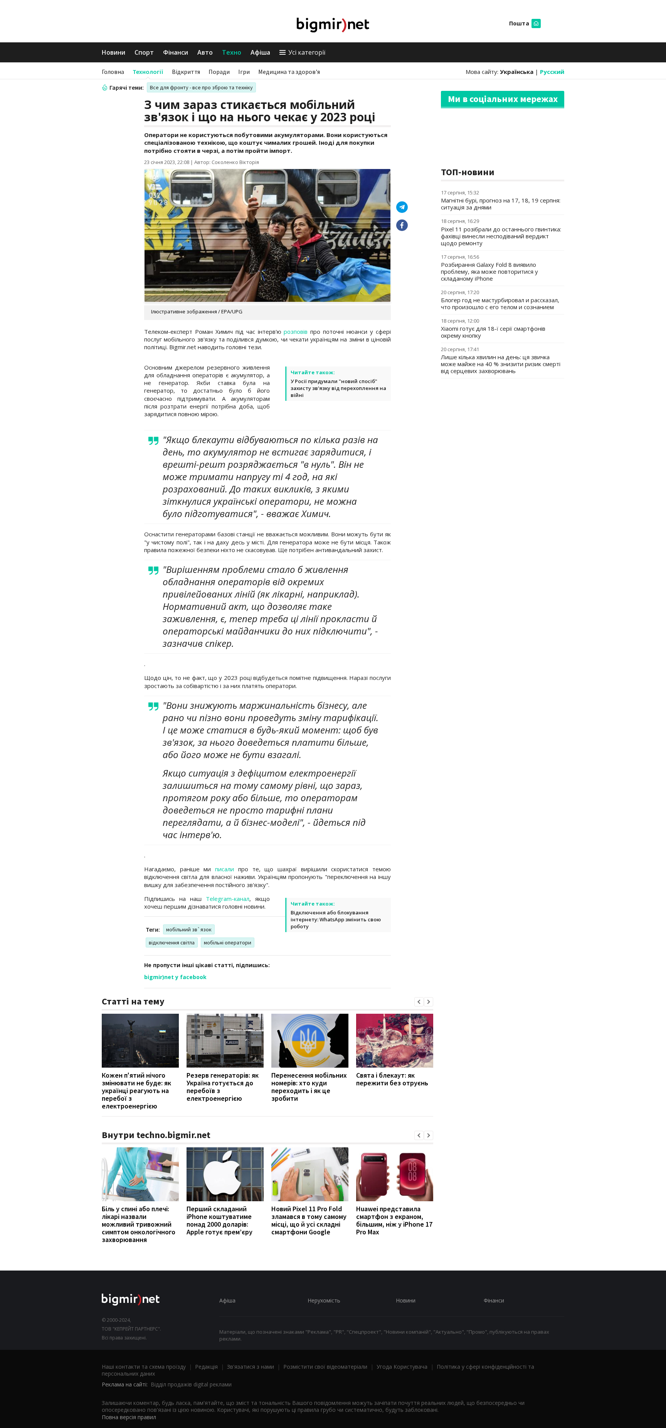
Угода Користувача (402, 1366)
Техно (231, 52)
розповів (296, 331)
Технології (148, 71)
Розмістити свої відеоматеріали (325, 1366)
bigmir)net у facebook (175, 977)
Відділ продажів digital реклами (191, 1384)
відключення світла (172, 942)
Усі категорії (306, 52)
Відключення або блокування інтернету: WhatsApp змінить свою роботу (336, 919)
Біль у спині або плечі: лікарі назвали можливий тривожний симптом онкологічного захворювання (138, 1224)
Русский (552, 71)
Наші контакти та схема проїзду (144, 1366)
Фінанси (175, 52)
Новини (113, 52)
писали (224, 869)
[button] (419, 1001)
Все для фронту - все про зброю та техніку (201, 87)
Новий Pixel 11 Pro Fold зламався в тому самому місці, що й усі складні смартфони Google (308, 1220)
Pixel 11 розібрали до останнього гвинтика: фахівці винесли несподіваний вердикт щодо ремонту (501, 236)
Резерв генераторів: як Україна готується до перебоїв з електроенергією (223, 1087)
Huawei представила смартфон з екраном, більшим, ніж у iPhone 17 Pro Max (394, 1220)
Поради (219, 71)
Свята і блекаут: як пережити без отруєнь (392, 1079)
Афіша (260, 52)
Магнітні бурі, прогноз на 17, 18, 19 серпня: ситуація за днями (500, 203)
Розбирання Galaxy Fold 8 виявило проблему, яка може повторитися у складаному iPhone (489, 271)
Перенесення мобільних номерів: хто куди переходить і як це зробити (309, 1087)
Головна (113, 71)
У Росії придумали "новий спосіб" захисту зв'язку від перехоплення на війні (338, 388)
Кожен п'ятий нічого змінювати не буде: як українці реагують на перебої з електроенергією (136, 1090)
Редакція (206, 1366)
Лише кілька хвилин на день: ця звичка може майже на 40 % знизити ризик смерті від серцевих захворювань (500, 364)
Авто (205, 52)
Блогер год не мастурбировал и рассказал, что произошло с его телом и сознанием (500, 303)
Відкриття (186, 71)
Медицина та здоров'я (289, 71)
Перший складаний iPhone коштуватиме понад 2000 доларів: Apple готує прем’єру (219, 1220)
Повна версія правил (129, 1417)
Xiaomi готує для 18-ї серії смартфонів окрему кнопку (493, 332)
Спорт (144, 52)
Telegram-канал (227, 898)
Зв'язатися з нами (250, 1366)
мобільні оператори (227, 942)
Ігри (244, 71)
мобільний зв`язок (189, 929)
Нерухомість (324, 1300)
